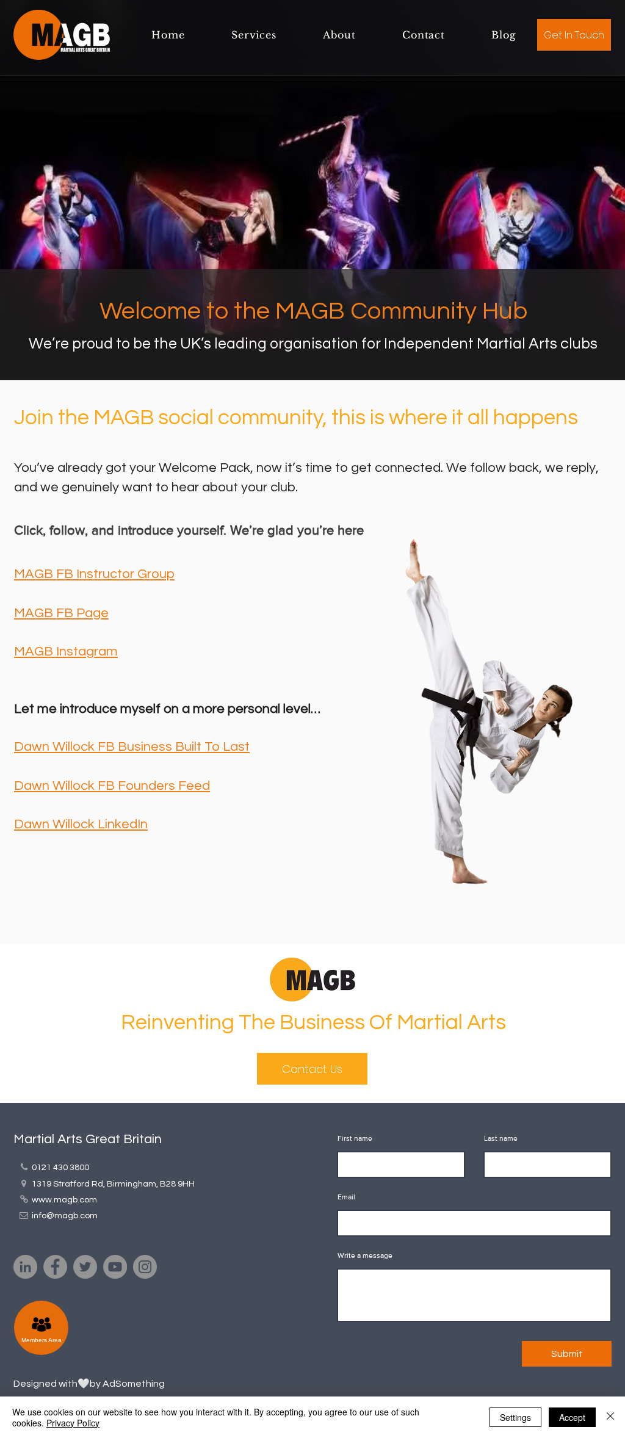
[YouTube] (115, 1267)
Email (346, 1197)
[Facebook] (55, 1267)
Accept (572, 1417)
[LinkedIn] (25, 1267)
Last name (501, 1138)
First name (355, 1138)
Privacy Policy (72, 1423)
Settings (515, 1417)
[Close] (610, 1417)
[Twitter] (85, 1267)
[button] (254, 35)
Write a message (365, 1255)
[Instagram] (145, 1267)
